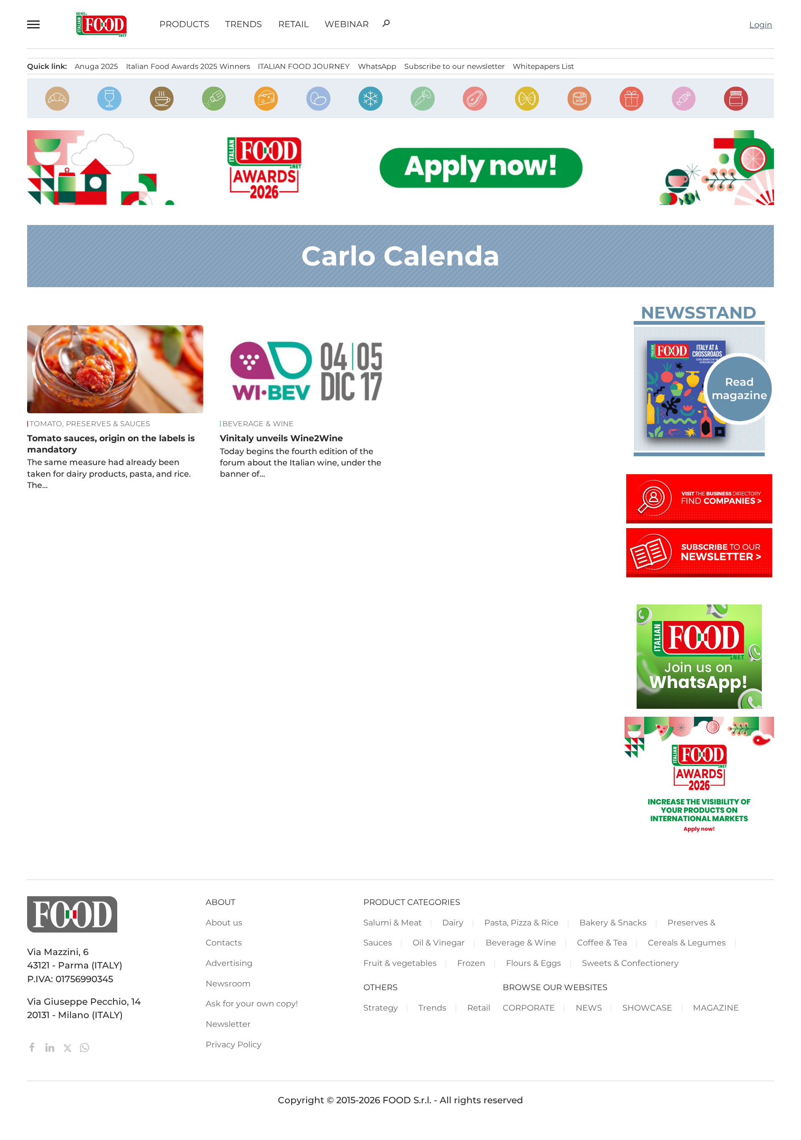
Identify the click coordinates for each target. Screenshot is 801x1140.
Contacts (224, 943)
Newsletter (228, 1024)
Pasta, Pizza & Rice (521, 923)
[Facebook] (33, 1046)
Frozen (471, 963)
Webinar (347, 24)
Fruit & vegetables (400, 963)
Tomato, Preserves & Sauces (90, 424)
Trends (243, 24)
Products (184, 24)
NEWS (589, 1008)
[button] (35, 24)
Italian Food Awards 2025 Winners (188, 66)
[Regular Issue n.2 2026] (699, 389)
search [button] (386, 23)
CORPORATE (529, 1008)
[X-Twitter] (68, 1046)
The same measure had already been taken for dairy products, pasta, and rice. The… (109, 473)
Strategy (380, 1008)
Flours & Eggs (533, 963)
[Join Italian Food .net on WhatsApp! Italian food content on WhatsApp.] (699, 705)
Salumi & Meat (392, 923)
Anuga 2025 (96, 66)
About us (224, 923)
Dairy (452, 923)
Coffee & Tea (602, 943)
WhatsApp (377, 66)
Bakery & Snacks (613, 923)
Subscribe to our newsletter (454, 66)
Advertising (229, 963)
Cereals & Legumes (687, 943)
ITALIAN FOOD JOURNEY (304, 66)
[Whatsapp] (84, 1046)
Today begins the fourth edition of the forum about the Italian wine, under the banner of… (300, 462)
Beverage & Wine (258, 424)
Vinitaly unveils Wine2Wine (281, 438)
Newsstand (698, 312)
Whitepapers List (543, 66)
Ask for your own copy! (252, 1003)
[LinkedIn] (51, 1046)
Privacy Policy (234, 1044)
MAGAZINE (716, 1008)
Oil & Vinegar (439, 943)
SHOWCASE (647, 1008)
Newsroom (228, 983)
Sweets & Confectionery (630, 963)
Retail (293, 24)
